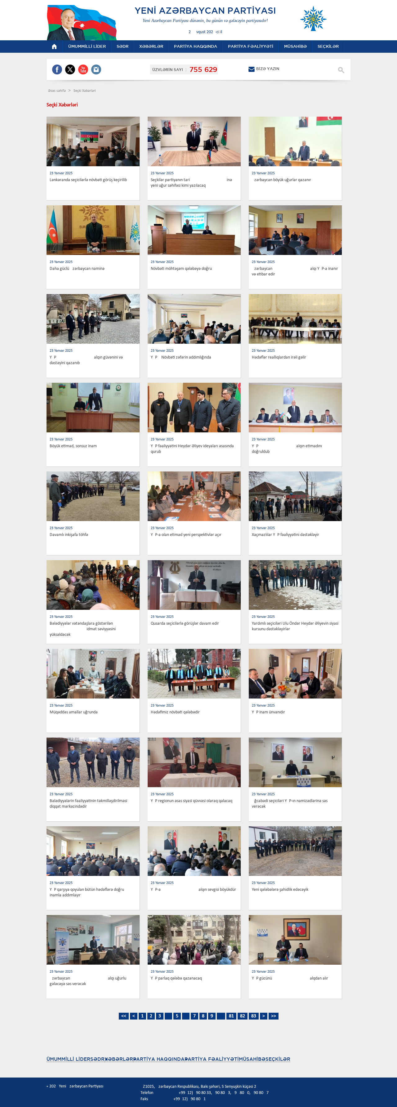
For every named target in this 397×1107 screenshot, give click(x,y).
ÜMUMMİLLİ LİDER (68, 1059)
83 (253, 1016)
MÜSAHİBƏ (252, 1059)
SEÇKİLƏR (277, 1059)
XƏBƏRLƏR (119, 1059)
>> (273, 1016)
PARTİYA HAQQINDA (159, 1059)
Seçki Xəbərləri (85, 91)
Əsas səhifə (57, 91)
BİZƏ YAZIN (267, 69)
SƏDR (97, 1059)
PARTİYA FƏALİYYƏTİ (212, 1059)
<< (123, 1016)
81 (231, 1016)
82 (242, 1016)
